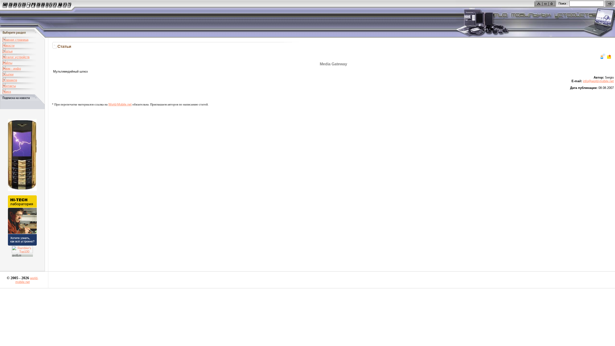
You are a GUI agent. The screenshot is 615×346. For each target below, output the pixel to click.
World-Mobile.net (120, 104)
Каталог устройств (16, 57)
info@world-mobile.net (598, 81)
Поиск (6, 91)
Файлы (7, 63)
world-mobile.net (26, 280)
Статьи (7, 51)
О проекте (9, 80)
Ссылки (7, 74)
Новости (8, 45)
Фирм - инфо (11, 68)
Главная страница (15, 40)
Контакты (9, 86)
